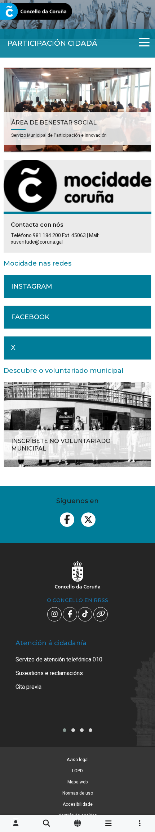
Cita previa (28, 687)
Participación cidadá (52, 43)
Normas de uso (77, 793)
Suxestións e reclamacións (49, 673)
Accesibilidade (78, 804)
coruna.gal (22, 11)
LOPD (77, 771)
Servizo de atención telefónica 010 (58, 659)
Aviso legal (78, 759)
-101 (137, 777)
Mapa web (77, 782)
